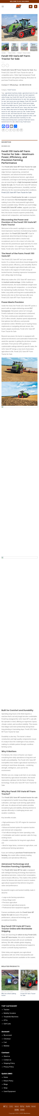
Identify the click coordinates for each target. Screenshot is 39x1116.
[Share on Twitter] (10, 130)
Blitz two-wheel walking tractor (9, 994)
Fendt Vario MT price (17, 107)
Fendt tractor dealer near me (10, 105)
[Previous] (4, 27)
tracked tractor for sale (8, 122)
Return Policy (8, 1081)
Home (4, 53)
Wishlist (6, 1046)
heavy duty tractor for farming (15, 109)
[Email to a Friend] (14, 130)
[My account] (35, 6)
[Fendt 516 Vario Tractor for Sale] (29, 980)
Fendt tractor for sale (25, 105)
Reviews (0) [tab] (6, 146)
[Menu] (3, 6)
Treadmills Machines (11, 1017)
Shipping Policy (9, 1063)
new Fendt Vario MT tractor (18, 113)
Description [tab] (6, 142)
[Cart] (30, 6)
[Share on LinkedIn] (21, 130)
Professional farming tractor (9, 120)
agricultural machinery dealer (13, 93)
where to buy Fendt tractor (23, 122)
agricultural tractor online (15, 95)
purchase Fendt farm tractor (26, 120)
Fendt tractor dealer (28, 103)
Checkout (7, 1039)
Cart (5, 1042)
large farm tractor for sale (18, 111)
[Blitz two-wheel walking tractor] (10, 980)
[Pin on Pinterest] (17, 130)
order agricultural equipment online (22, 115)
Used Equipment (10, 1091)
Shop (5, 1088)
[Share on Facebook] (7, 130)
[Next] (34, 27)
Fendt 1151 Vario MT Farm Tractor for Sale (17, 192)
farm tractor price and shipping (15, 101)
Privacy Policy (9, 1067)
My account (8, 1035)
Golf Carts (7, 1024)
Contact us (7, 1060)
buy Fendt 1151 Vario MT (17, 97)
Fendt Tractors (23, 53)
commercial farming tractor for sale (16, 99)
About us (7, 1056)
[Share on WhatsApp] (3, 130)
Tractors (11, 53)
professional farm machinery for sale (20, 117)
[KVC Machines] (18, 6)
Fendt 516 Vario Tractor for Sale (28, 994)
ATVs (6, 1020)
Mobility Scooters (10, 1013)
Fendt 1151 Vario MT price (14, 103)
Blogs (6, 1084)
